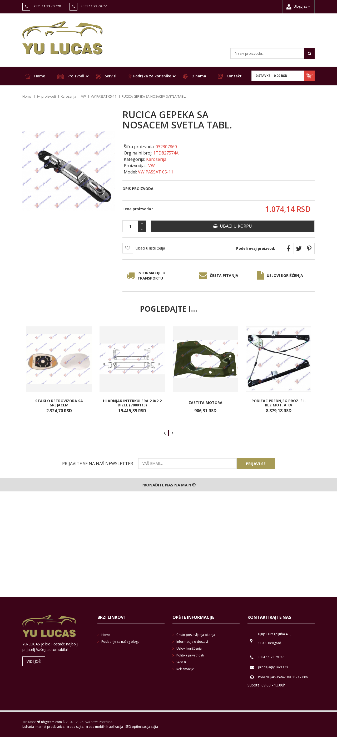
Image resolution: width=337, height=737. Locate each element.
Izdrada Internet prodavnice (43, 726)
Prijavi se (256, 463)
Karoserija (68, 96)
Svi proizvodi (46, 96)
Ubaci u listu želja (150, 248)
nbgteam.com (51, 722)
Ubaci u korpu (235, 226)
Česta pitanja (224, 275)
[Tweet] (299, 248)
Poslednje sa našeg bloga (120, 641)
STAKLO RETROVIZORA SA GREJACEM (59, 403)
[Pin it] (309, 248)
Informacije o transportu (151, 275)
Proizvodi (75, 75)
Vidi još (34, 661)
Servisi (110, 75)
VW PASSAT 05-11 (104, 96)
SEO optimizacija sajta (141, 726)
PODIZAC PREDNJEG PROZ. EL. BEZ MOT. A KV (278, 403)
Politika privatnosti (190, 655)
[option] (59, 374)
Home (39, 75)
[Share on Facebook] (288, 248)
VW (83, 96)
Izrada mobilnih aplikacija (104, 726)
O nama (198, 75)
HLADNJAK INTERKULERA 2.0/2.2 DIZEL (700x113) (132, 403)
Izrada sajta (74, 726)
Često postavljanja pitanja (195, 635)
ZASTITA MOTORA (205, 403)
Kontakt (233, 75)
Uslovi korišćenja (285, 275)
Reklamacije (185, 669)
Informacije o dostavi (192, 641)
